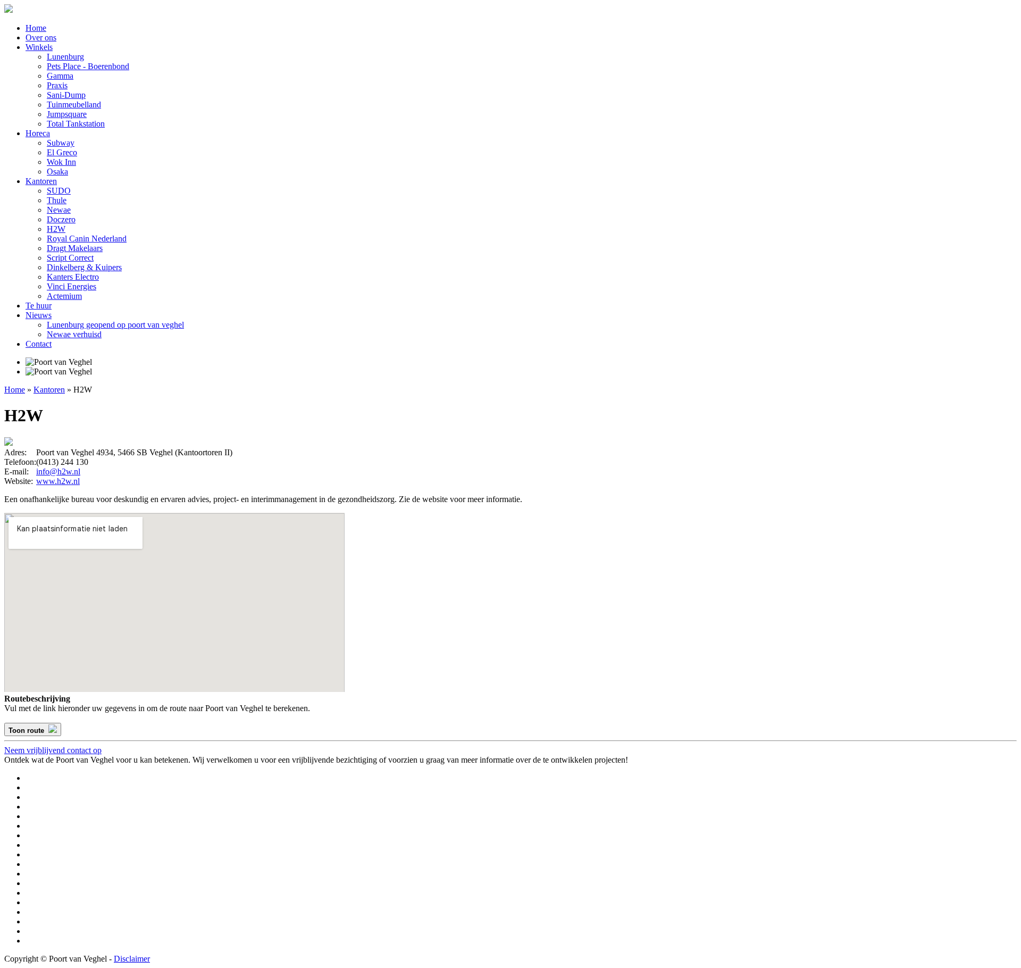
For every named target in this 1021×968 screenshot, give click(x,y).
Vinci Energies (71, 286)
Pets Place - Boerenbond (88, 66)
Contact (39, 343)
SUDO (59, 190)
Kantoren (41, 181)
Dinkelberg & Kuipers (84, 267)
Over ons (41, 37)
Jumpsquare (67, 114)
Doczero (61, 219)
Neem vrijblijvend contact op (53, 750)
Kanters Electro (73, 276)
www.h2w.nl (58, 481)
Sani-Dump (66, 94)
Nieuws (39, 315)
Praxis (57, 85)
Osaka (57, 171)
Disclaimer (132, 958)
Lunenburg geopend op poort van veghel (115, 324)
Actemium (64, 296)
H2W (56, 228)
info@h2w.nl (58, 471)
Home (36, 27)
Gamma (60, 75)
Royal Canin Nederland (87, 238)
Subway (60, 142)
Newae (59, 209)
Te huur (39, 305)
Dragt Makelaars (75, 248)
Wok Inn (61, 161)
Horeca (38, 133)
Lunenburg (65, 56)
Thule (56, 200)
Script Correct (70, 257)
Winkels (39, 47)
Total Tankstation (76, 123)
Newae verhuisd (74, 334)
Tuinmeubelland (74, 104)
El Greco (62, 152)
